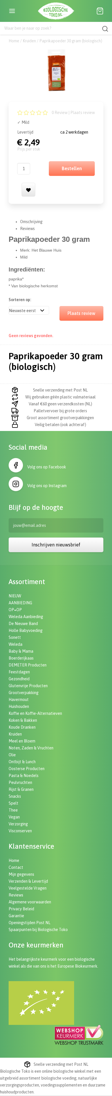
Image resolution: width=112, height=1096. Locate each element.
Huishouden (19, 706)
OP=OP (15, 609)
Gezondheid (19, 679)
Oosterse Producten (27, 768)
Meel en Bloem (22, 741)
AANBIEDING (20, 603)
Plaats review (82, 112)
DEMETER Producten (28, 665)
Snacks (15, 796)
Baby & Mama (21, 651)
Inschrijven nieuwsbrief (56, 544)
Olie (12, 755)
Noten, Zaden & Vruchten (31, 748)
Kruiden (29, 41)
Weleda (15, 644)
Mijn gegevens (21, 874)
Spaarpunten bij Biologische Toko (38, 929)
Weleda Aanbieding (26, 616)
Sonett (15, 637)
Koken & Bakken (23, 720)
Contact (16, 867)
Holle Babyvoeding (26, 630)
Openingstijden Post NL (29, 922)
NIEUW (15, 596)
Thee (13, 810)
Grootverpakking (23, 692)
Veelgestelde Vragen (28, 888)
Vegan (14, 817)
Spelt (13, 803)
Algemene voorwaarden (30, 902)
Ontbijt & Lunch (22, 761)
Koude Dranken (22, 727)
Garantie (16, 915)
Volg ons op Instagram (47, 485)
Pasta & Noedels (23, 775)
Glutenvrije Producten (28, 685)
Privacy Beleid (21, 909)
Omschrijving (31, 221)
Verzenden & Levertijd (28, 881)
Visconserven (20, 831)
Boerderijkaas (21, 658)
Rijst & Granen (21, 789)
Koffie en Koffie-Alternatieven (35, 713)
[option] (56, 70)
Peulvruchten (20, 782)
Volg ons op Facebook (46, 467)
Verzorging (18, 824)
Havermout (19, 699)
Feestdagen (19, 672)
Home (14, 41)
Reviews (27, 228)
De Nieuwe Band (23, 623)
